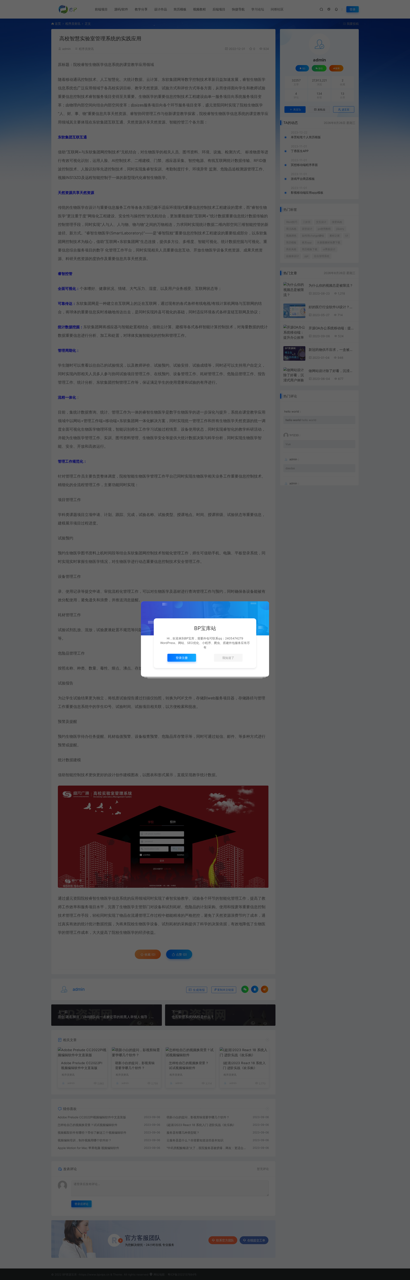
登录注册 (182, 658)
